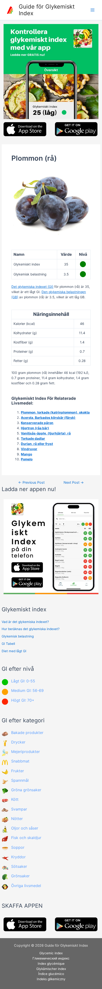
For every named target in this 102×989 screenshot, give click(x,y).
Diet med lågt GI (14, 651)
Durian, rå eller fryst (37, 444)
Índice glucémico (51, 974)
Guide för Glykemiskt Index (47, 10)
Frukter (17, 770)
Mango (26, 454)
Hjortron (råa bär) (35, 428)
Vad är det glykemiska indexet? (25, 622)
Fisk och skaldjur (26, 837)
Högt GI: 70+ (22, 700)
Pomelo (26, 459)
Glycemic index (51, 953)
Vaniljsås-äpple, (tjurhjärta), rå (46, 433)
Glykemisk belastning (18, 636)
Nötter (17, 818)
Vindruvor (29, 449)
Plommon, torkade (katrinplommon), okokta (55, 412)
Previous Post (31, 482)
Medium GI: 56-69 (27, 690)
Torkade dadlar (33, 438)
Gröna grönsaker (26, 789)
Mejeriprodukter (25, 751)
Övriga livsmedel (26, 885)
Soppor (17, 847)
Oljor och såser (24, 828)
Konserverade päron (37, 423)
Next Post (74, 482)
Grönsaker (20, 875)
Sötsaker (19, 866)
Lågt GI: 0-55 (23, 681)
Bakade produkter (27, 732)
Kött (15, 799)
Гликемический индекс (51, 958)
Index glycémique (51, 963)
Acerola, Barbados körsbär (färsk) (48, 418)
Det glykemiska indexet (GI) (32, 287)
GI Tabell (8, 644)
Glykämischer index (51, 969)
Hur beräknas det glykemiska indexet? (31, 629)
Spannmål (20, 780)
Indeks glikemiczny (51, 979)
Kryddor (18, 856)
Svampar (19, 809)
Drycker (18, 742)
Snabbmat (20, 761)
